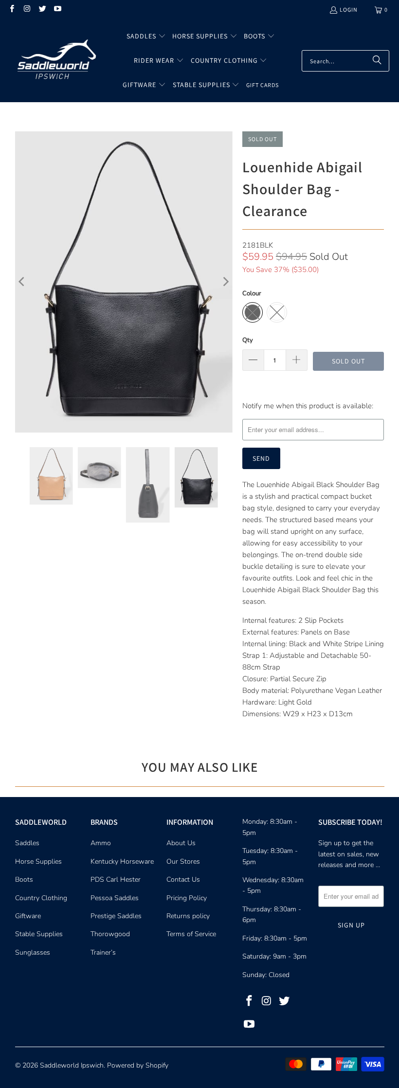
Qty (247, 340)
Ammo (101, 843)
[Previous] (22, 282)
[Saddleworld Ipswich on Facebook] (11, 9)
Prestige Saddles (116, 916)
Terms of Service (191, 934)
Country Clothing (41, 898)
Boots (24, 879)
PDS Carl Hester (116, 879)
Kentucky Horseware (122, 861)
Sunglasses (32, 952)
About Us (181, 843)
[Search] (377, 61)
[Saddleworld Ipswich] (55, 61)
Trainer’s (103, 952)
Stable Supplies (39, 934)
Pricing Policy (186, 898)
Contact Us (183, 879)
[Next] (225, 282)
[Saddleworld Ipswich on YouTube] (57, 9)
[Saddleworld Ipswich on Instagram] (26, 9)
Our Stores (183, 861)
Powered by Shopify (137, 1065)
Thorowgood (110, 934)
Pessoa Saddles (115, 898)
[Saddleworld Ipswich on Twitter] (42, 9)
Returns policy (188, 916)
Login (349, 9)
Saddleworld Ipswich (72, 1065)
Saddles (27, 843)
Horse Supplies (38, 861)
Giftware (28, 916)
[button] (146, 36)
